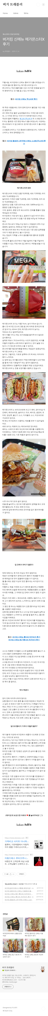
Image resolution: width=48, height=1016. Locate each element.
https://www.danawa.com (14, 838)
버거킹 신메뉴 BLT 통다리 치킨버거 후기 (24, 640)
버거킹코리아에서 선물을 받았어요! (18, 888)
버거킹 (21, 884)
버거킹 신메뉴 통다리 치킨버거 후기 (26, 637)
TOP (43, 1008)
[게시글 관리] (13, 874)
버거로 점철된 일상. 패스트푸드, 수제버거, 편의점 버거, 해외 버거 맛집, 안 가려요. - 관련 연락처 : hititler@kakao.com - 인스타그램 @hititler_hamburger (19, 978)
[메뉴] (43, 4)
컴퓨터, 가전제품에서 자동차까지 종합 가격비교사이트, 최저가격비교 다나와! (17, 845)
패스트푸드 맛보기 (11, 884)
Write (26, 13)
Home (5, 13)
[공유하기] (10, 874)
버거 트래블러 (12, 4)
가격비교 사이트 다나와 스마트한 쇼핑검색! (16, 841)
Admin (15, 13)
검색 (38, 4)
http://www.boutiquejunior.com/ (17, 855)
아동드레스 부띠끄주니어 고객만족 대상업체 (16, 858)
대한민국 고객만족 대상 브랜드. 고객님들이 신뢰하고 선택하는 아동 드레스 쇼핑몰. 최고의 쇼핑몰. (17, 862)
